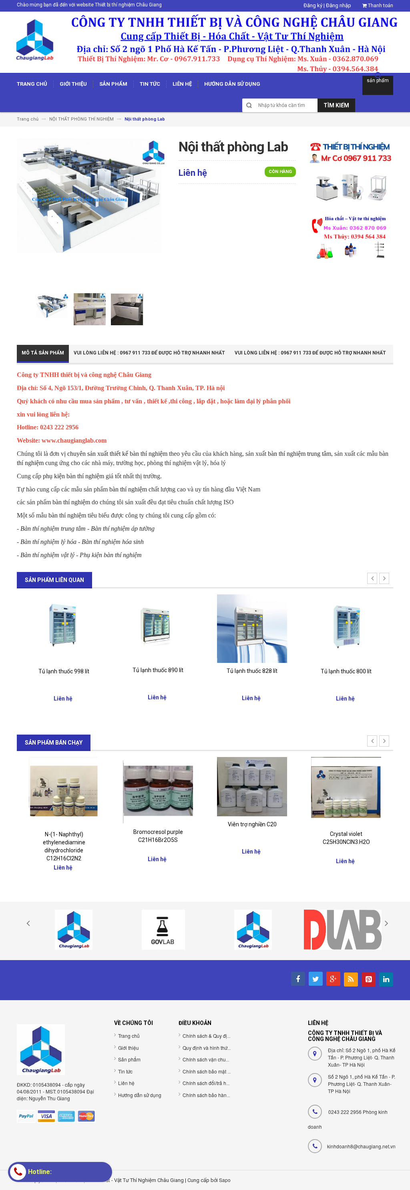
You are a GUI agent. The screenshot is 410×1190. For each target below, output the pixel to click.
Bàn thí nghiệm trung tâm (53, 528)
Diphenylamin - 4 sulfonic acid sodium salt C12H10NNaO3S (363, 843)
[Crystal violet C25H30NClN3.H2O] (269, 791)
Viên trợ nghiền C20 (174, 824)
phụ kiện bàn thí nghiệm (73, 476)
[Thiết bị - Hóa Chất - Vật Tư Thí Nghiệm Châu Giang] (205, 42)
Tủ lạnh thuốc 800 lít (268, 671)
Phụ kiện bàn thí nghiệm (111, 555)
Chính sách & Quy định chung (215, 1035)
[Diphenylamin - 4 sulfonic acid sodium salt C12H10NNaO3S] (363, 791)
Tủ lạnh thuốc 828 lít (174, 671)
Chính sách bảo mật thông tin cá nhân (224, 1071)
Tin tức (125, 1071)
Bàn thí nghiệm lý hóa (48, 541)
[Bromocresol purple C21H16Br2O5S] (81, 790)
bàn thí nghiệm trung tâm (299, 453)
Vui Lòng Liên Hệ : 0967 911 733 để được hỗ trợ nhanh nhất (149, 353)
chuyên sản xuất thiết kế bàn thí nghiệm (117, 453)
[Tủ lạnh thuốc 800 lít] (269, 629)
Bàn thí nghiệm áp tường (123, 528)
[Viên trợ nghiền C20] (175, 786)
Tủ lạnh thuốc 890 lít (80, 670)
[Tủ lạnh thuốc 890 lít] (81, 628)
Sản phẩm (129, 1059)
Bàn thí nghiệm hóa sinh (113, 541)
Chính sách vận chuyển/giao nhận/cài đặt (228, 1059)
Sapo (225, 1179)
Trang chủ (129, 1035)
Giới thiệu (128, 1047)
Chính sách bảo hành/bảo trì (213, 1094)
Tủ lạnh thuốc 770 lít (363, 671)
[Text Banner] (350, 237)
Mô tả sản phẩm (43, 353)
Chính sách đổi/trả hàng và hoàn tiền (223, 1082)
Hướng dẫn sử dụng (139, 1094)
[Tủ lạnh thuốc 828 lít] (175, 628)
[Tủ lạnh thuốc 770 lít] (363, 628)
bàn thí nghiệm (128, 489)
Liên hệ (126, 1082)
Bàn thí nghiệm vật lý (47, 555)
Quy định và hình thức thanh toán (218, 1047)
